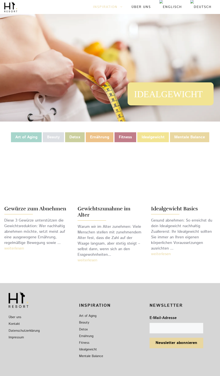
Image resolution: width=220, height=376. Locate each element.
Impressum (16, 337)
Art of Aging (26, 137)
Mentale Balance (189, 137)
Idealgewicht (153, 137)
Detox (74, 137)
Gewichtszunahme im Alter (104, 211)
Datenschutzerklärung (24, 330)
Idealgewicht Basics (174, 208)
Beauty (53, 137)
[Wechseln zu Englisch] (170, 7)
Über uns (141, 7)
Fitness (125, 137)
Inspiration (105, 7)
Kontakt (14, 324)
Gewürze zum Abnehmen (35, 208)
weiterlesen (14, 248)
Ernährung (99, 137)
